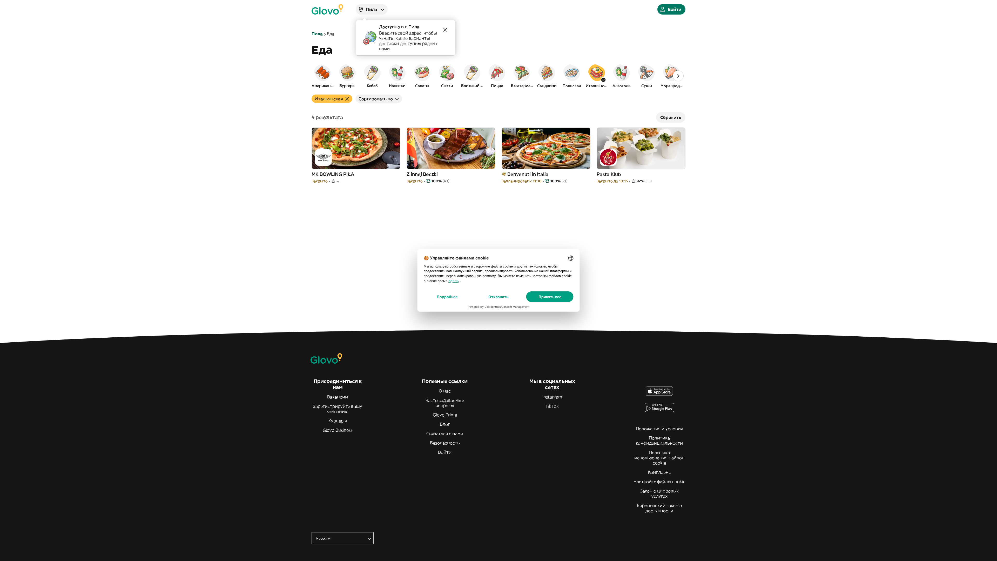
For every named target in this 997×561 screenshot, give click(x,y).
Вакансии (337, 396)
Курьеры (337, 420)
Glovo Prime (445, 414)
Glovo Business (337, 430)
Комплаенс (659, 472)
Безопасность (445, 442)
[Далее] (678, 76)
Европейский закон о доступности (659, 508)
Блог (445, 424)
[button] (322, 75)
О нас (445, 390)
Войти (445, 452)
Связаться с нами (444, 433)
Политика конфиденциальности (659, 440)
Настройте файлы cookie (659, 481)
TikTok (552, 406)
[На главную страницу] (327, 9)
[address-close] (445, 30)
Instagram (552, 396)
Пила (317, 33)
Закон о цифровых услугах (659, 493)
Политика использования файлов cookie (659, 457)
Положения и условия (659, 428)
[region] (498, 75)
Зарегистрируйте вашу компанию (337, 409)
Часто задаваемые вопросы (445, 403)
